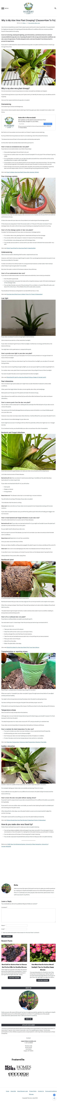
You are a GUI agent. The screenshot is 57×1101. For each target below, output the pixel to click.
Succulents (32, 23)
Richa (24, 23)
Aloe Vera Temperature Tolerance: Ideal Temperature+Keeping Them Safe (26, 742)
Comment (4, 907)
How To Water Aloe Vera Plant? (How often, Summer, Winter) (23, 172)
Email (3, 929)
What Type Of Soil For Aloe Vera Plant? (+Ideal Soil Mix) (21, 248)
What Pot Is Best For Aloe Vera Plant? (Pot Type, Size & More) (23, 647)
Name (3, 925)
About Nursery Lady (22, 1091)
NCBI (9, 844)
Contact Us (41, 1091)
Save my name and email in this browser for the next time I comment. (21, 932)
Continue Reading (14, 977)
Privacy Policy (32, 1091)
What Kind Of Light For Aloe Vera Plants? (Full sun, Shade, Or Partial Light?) (26, 377)
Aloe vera (37, 23)
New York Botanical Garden (18, 844)
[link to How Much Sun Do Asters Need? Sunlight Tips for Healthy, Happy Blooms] (43, 953)
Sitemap (31, 1094)
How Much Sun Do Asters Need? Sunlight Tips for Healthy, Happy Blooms (43, 967)
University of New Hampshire (33, 844)
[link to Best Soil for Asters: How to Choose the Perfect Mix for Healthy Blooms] (14, 953)
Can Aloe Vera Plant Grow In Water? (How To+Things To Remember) (25, 294)
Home (7, 1091)
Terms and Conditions (51, 1091)
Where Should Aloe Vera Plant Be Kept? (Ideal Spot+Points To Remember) (26, 820)
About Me (28, 1019)
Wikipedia (8, 846)
